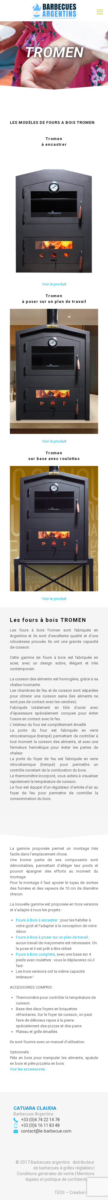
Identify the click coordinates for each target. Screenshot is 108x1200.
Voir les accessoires (27, 1069)
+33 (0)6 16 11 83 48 (40, 1125)
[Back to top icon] (95, 1187)
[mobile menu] (100, 12)
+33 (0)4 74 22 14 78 (40, 1119)
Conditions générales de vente (45, 1173)
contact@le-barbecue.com (46, 1131)
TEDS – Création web (74, 1192)
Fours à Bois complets (35, 954)
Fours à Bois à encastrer (37, 920)
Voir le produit (54, 284)
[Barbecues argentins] (54, 10)
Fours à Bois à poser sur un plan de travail (52, 937)
